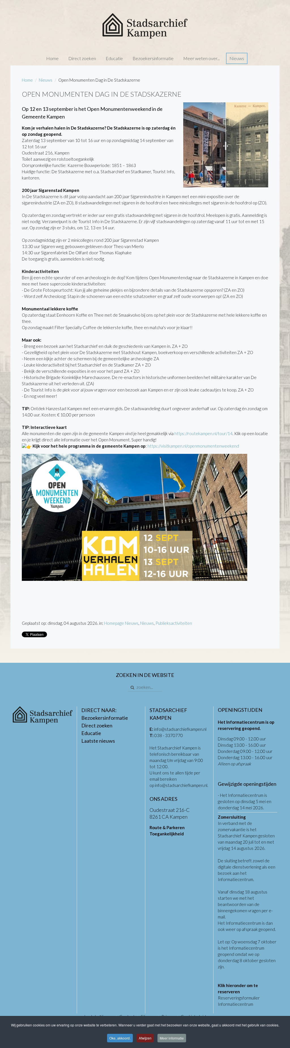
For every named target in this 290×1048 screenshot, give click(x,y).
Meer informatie (172, 1038)
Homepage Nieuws (121, 623)
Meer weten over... (201, 58)
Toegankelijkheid (167, 833)
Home (52, 58)
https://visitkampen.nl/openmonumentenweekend (193, 445)
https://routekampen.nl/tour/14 (203, 433)
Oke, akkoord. (120, 1038)
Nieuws (236, 58)
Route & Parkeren (167, 827)
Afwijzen (145, 1038)
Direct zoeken (82, 58)
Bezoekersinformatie (153, 58)
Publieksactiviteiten (173, 623)
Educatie (114, 58)
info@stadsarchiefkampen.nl (180, 729)
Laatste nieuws (98, 741)
